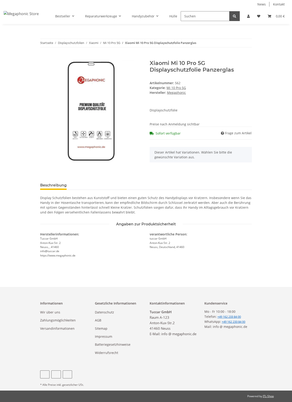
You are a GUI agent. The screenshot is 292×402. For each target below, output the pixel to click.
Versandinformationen (57, 328)
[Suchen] (234, 16)
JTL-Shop (268, 396)
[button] (248, 16)
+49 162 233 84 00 (233, 322)
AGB (98, 320)
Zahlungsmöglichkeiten (58, 320)
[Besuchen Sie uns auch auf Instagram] (67, 374)
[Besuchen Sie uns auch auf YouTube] (56, 374)
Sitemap (101, 328)
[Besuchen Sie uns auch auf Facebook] (45, 374)
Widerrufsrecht (106, 353)
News (261, 4)
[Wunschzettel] (258, 16)
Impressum (103, 336)
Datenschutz (104, 312)
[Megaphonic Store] (21, 13)
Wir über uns (50, 312)
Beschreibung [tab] (53, 185)
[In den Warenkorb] (43, 57)
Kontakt (279, 4)
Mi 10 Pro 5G (176, 88)
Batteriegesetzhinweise (112, 344)
